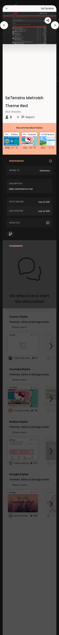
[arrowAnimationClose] (4, 25)
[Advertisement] (13, 317)
